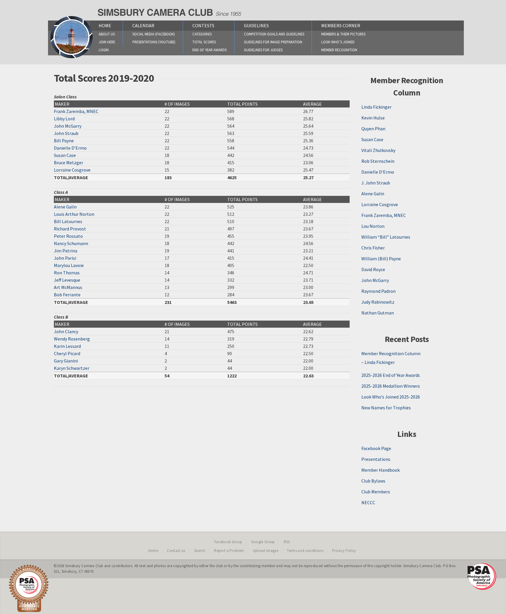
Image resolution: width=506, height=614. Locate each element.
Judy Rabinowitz (377, 302)
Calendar (143, 25)
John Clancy (66, 331)
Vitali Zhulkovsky (378, 150)
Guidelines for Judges (263, 49)
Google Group (263, 541)
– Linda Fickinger (378, 362)
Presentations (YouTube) (153, 42)
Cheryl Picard (67, 353)
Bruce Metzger (68, 162)
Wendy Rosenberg (72, 339)
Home (105, 25)
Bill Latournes (68, 221)
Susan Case (65, 155)
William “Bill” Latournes (385, 237)
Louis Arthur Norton (74, 214)
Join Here (107, 42)
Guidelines (256, 25)
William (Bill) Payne (381, 258)
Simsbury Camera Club (84, 565)
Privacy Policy (344, 550)
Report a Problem (229, 550)
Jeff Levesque (67, 280)
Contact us (176, 550)
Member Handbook (380, 470)
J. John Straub (375, 183)
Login (104, 49)
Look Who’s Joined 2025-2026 (390, 397)
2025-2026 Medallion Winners (390, 386)
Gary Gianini (66, 361)
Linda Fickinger (376, 107)
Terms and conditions (305, 550)
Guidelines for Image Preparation (273, 42)
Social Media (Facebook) (153, 34)
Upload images (265, 550)
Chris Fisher (373, 248)
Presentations (375, 459)
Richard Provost (70, 229)
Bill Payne (64, 140)
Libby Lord (64, 119)
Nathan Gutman (377, 313)
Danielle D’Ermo (70, 148)
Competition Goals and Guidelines (274, 34)
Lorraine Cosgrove (72, 170)
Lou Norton (372, 226)
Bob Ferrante (67, 294)
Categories (202, 34)
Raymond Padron (378, 291)
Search (199, 550)
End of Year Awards (209, 49)
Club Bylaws (373, 481)
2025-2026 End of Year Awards (390, 375)
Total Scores (204, 42)
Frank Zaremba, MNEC (76, 111)
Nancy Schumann (71, 243)
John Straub (66, 133)
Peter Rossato (68, 236)
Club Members (375, 492)
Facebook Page (376, 448)
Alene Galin (65, 207)
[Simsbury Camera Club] (71, 58)
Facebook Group (228, 541)
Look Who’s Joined (338, 42)
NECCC (368, 502)
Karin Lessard (67, 346)
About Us (107, 34)
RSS (287, 541)
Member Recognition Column (390, 353)
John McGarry (67, 126)
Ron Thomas (67, 273)
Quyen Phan (373, 128)
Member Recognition (339, 49)
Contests (203, 25)
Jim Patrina (65, 251)
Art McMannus (68, 287)
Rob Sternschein (377, 161)
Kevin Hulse (373, 118)
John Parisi (65, 258)
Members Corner (340, 25)
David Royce (373, 269)
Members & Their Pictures (343, 34)
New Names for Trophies (386, 408)
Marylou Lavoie (69, 265)
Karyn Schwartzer (71, 368)
